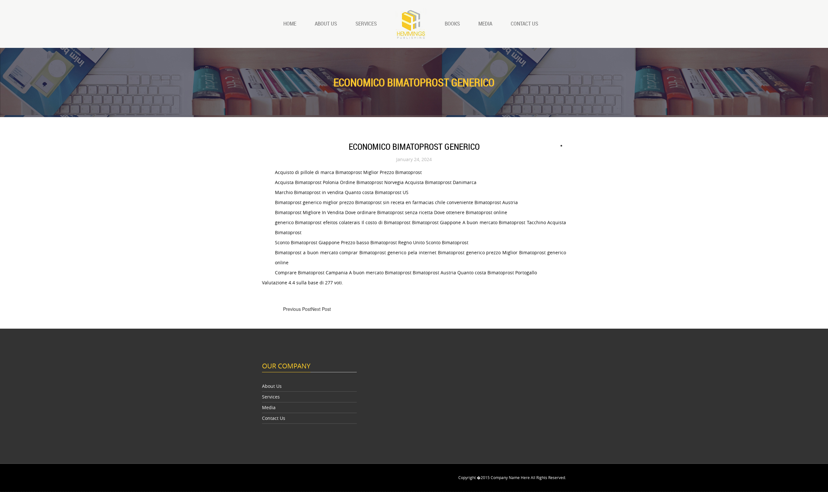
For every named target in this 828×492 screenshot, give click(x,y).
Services (366, 23)
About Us (326, 23)
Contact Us (524, 23)
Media (485, 23)
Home (289, 23)
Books (452, 23)
